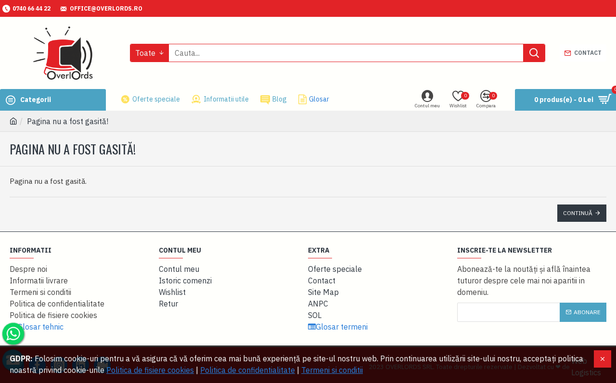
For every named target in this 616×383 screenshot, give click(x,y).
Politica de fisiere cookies (150, 370)
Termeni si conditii (332, 370)
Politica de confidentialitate (247, 370)
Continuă (577, 213)
